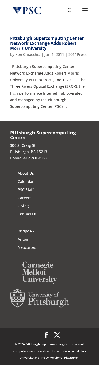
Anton (23, 239)
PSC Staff (26, 189)
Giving (23, 205)
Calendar (26, 181)
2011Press (77, 54)
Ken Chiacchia (27, 54)
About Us (26, 173)
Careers (24, 197)
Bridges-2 (26, 230)
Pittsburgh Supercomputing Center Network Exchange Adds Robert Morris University (47, 43)
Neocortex (27, 247)
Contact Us (27, 213)
